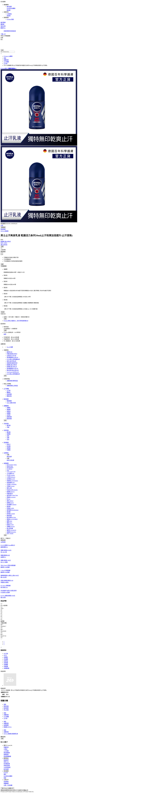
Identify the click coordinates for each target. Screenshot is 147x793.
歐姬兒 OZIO (10, 524)
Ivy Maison (9, 469)
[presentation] (73, 107)
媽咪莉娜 (9, 515)
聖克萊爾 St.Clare (11, 517)
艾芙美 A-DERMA (12, 484)
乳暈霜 (8, 449)
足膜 (8, 437)
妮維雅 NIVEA (11, 491)
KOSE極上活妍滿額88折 (13, 359)
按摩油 (8, 411)
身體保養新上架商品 (12, 385)
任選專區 (6, 453)
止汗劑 (8, 390)
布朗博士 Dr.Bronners (12, 480)
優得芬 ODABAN (11, 530)
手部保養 (6, 423)
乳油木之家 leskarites (12, 490)
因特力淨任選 (10, 460)
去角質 (8, 415)
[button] (73, 10)
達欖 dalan (9, 521)
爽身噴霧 (9, 394)
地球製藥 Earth (11, 482)
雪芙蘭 (8, 512)
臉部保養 (9, 418)
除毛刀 (8, 444)
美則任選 (9, 456)
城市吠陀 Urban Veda (12, 495)
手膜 (8, 427)
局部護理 (6, 442)
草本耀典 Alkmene (11, 504)
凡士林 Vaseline (11, 475)
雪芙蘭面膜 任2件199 (12, 368)
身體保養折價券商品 (12, 380)
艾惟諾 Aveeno (10, 486)
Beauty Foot (10, 466)
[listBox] (73, 621)
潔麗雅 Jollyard (11, 526)
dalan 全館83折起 (11, 402)
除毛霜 (8, 446)
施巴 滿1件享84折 (11, 361)
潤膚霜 (8, 409)
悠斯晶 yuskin (10, 508)
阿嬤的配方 (10, 493)
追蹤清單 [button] (6, 31)
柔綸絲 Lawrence (11, 497)
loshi (8, 470)
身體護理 (6, 405)
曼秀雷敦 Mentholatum (12, 510)
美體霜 (8, 413)
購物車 (2, 24)
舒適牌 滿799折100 (12, 366)
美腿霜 (8, 434)
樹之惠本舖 (10, 528)
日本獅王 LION (11, 479)
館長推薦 (6, 399)
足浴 (8, 439)
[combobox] (73, 52)
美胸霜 (8, 448)
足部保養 (6, 430)
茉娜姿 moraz (10, 502)
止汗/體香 (6, 388)
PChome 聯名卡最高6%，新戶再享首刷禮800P (16, 320)
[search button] (1, 53)
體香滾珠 (9, 396)
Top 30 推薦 (10, 347)
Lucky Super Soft (11, 471)
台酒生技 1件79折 (11, 355)
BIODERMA (10, 467)
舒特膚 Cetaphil (11, 513)
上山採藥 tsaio (10, 473)
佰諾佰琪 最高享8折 (12, 363)
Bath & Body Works (12, 464)
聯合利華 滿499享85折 (13, 370)
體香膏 (8, 392)
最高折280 (9, 352)
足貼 (8, 435)
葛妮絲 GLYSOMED (12, 519)
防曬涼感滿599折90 (12, 353)
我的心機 (9, 488)
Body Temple (10, 533)
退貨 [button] (10, 31)
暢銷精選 (9, 401)
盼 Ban (8, 499)
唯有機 (8, 506)
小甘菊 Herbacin (11, 477)
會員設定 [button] (13, 31)
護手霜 (8, 425)
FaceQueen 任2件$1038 (13, 372)
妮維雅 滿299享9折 (12, 364)
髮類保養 (9, 416)
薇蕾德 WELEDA (11, 532)
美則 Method (10, 501)
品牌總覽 (6, 463)
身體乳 (8, 407)
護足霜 (8, 432)
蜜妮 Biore (9, 522)
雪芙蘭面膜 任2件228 (12, 357)
